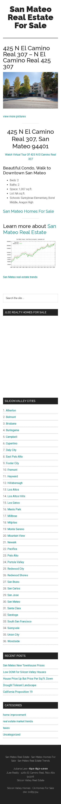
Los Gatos (13, 502)
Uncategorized (11, 734)
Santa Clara (14, 608)
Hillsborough (15, 483)
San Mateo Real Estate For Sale (30, 17)
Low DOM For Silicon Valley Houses (24, 672)
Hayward (12, 476)
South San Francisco (19, 621)
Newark (11, 542)
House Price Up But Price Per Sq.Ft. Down (28, 678)
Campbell (11, 436)
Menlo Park (14, 509)
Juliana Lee (20, 768)
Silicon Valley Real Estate (30, 780)
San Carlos (13, 588)
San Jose (13, 595)
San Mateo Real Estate (29, 229)
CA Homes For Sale (43, 788)
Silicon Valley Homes (18, 788)
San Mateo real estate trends (20, 277)
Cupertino (11, 443)
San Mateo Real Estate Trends (34, 760)
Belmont (11, 417)
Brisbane (11, 423)
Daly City (11, 450)
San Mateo (13, 601)
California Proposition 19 (18, 691)
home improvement (14, 714)
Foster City (12, 463)
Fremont (12, 469)
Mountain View (16, 535)
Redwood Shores (17, 575)
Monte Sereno (15, 529)
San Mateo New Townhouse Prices (24, 665)
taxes (6, 728)
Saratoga (12, 614)
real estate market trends (18, 721)
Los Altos (13, 489)
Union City (13, 634)
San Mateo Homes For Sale (28, 211)
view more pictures (14, 116)
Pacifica (12, 549)
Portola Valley (15, 562)
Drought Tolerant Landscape (19, 685)
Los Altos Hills (16, 496)
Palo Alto (12, 555)
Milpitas (12, 522)
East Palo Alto (14, 456)
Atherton (11, 410)
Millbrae (12, 516)
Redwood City (15, 568)
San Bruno (13, 582)
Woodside (13, 641)
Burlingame (12, 430)
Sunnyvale (13, 628)
